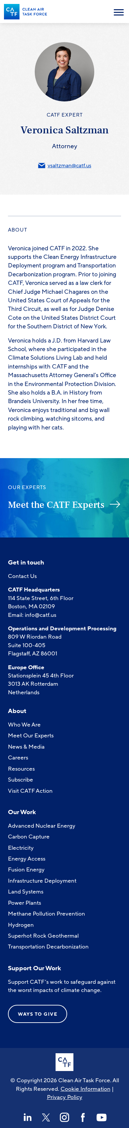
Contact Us (22, 576)
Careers (18, 757)
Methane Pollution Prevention (46, 914)
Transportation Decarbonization (48, 946)
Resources (21, 769)
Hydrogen (21, 925)
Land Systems (25, 891)
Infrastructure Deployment (42, 881)
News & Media (26, 747)
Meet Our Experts (31, 735)
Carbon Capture (29, 836)
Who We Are (24, 725)
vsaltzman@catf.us (69, 165)
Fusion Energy (26, 869)
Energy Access (26, 859)
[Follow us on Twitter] (46, 1117)
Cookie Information (85, 1089)
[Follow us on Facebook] (83, 1117)
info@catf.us (40, 615)
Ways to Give (37, 1014)
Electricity (21, 848)
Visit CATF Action (30, 791)
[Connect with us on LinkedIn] (27, 1117)
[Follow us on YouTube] (101, 1117)
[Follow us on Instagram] (64, 1117)
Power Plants (24, 903)
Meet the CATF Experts (56, 505)
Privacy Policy (64, 1097)
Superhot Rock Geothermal (43, 936)
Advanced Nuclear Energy (41, 826)
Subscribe (20, 780)
